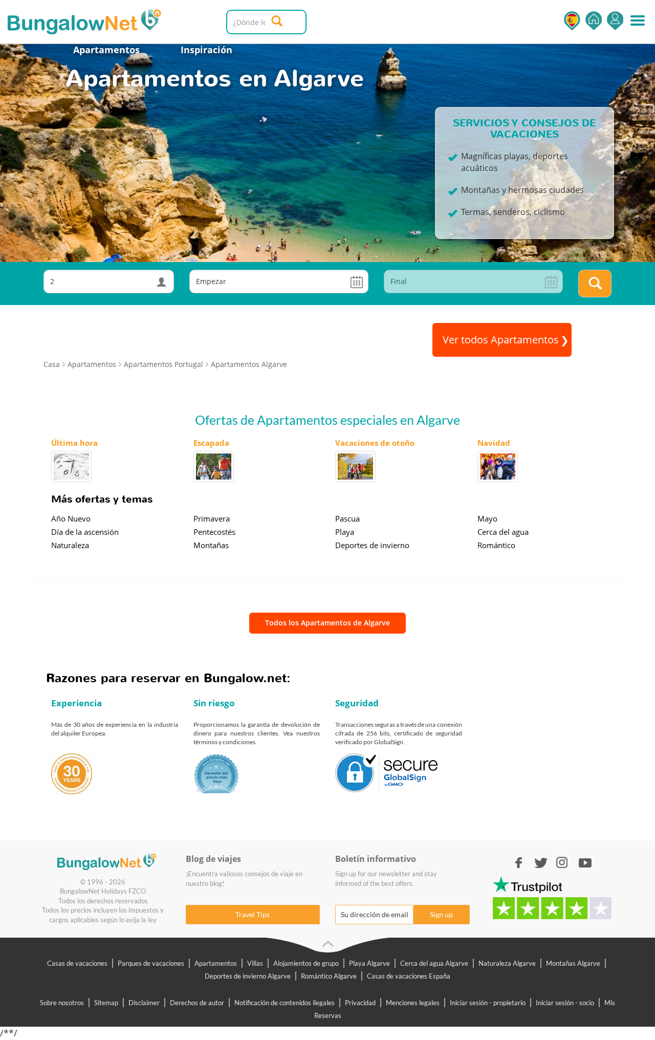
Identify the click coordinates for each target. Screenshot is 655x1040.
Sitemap (106, 1003)
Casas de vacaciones (77, 963)
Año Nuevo (71, 518)
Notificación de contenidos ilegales (284, 1003)
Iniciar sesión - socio (565, 1003)
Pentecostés (214, 532)
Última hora (74, 443)
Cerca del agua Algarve (434, 963)
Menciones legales (413, 1003)
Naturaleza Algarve (507, 963)
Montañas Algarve (573, 963)
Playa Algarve (369, 963)
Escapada (211, 443)
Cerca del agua (503, 532)
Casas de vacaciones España (408, 976)
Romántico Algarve (329, 976)
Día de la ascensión (85, 532)
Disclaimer (144, 1003)
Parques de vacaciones (151, 963)
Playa (344, 532)
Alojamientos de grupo (306, 963)
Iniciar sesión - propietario (488, 1003)
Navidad (493, 443)
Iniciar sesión (615, 20)
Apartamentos (106, 50)
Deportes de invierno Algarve (248, 976)
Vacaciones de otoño (374, 443)
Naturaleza (70, 545)
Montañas (211, 545)
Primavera (211, 518)
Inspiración (206, 50)
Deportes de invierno (372, 545)
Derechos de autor (197, 1003)
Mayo (487, 518)
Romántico (496, 545)
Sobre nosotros (62, 1003)
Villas (255, 963)
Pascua (347, 518)
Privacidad (360, 1003)
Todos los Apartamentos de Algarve (327, 622)
